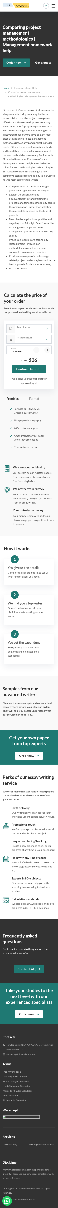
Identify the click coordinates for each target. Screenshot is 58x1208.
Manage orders (46, 6)
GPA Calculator (10, 1095)
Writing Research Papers (41, 1144)
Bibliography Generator (14, 1100)
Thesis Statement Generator (16, 1086)
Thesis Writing (10, 1144)
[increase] (47, 350)
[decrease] (36, 350)
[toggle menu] (53, 6)
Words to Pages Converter (16, 1081)
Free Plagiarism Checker (15, 1076)
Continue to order (29, 369)
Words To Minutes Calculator (17, 1090)
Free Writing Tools (12, 1071)
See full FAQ (27, 969)
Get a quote (43, 62)
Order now (14, 62)
